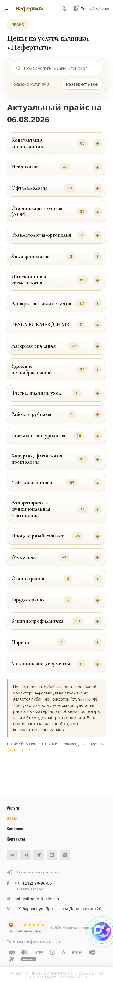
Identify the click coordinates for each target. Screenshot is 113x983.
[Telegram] (38, 855)
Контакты (16, 839)
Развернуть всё (82, 84)
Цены (12, 818)
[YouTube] (52, 855)
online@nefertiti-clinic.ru (38, 898)
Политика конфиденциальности (34, 941)
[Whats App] (65, 855)
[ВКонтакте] (12, 855)
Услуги (13, 808)
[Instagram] (25, 855)
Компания (15, 828)
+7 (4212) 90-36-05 (33, 883)
